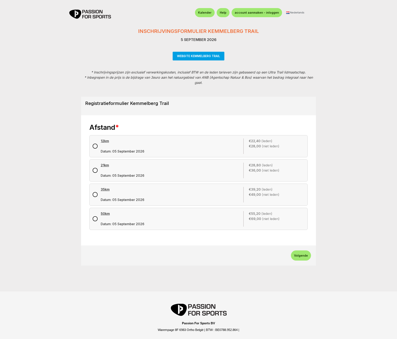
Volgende (301, 255)
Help (223, 12)
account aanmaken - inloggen (257, 12)
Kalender (205, 12)
